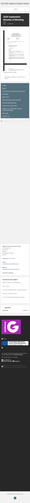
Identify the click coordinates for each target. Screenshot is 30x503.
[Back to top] (15, 498)
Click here (10, 273)
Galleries (5, 113)
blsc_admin (17, 77)
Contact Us (6, 116)
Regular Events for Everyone (11, 100)
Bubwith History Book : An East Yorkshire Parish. (12, 109)
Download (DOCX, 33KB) (9, 72)
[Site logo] (15, 4)
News (4, 88)
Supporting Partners (9, 103)
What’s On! (5, 97)
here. (23, 297)
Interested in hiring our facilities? (13, 91)
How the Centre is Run (9, 106)
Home (4, 23)
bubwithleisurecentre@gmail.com (10, 264)
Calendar (5, 94)
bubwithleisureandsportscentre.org (11, 269)
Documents (10, 23)
